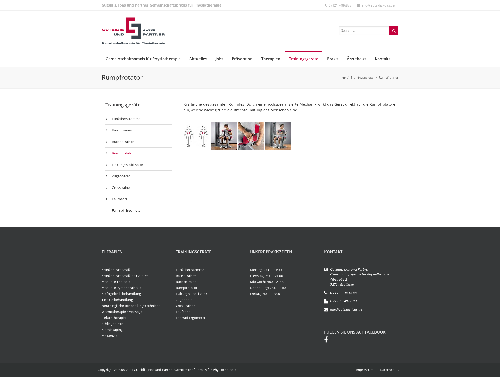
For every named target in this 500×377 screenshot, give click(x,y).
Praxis (332, 58)
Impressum (364, 369)
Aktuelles (198, 58)
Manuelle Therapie (116, 281)
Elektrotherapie (114, 317)
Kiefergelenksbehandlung (121, 293)
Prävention (242, 58)
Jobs (219, 58)
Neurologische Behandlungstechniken (131, 305)
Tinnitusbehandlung (117, 299)
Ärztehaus (356, 58)
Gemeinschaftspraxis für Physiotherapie (143, 58)
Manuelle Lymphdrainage (121, 287)
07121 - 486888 (340, 5)
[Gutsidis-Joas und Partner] (133, 31)
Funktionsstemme (126, 118)
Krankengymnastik (116, 269)
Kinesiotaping (112, 329)
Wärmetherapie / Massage (122, 311)
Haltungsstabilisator (127, 164)
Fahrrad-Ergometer (127, 210)
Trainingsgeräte (303, 58)
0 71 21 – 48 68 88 (343, 292)
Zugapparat (121, 176)
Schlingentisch (113, 323)
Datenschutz (389, 369)
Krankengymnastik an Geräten (125, 275)
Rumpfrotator (123, 153)
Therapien (270, 58)
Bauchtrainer (122, 130)
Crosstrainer (121, 187)
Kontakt (382, 58)
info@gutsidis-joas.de (378, 5)
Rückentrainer (123, 141)
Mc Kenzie (109, 335)
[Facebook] (328, 340)
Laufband (119, 199)
